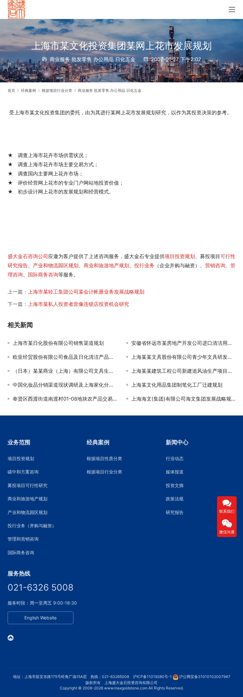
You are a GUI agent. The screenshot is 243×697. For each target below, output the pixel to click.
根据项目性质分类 (104, 458)
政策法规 (175, 498)
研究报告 (175, 512)
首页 (11, 90)
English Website (40, 617)
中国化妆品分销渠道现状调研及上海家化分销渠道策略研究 (65, 385)
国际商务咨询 (43, 274)
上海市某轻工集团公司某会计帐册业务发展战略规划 (86, 291)
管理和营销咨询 (23, 539)
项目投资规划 (180, 256)
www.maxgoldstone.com (125, 688)
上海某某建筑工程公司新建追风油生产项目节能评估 (183, 371)
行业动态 (175, 458)
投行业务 (144, 265)
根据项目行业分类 (104, 471)
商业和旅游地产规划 (106, 265)
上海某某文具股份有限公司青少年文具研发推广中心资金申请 (183, 357)
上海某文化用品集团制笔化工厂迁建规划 (176, 385)
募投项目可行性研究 (27, 485)
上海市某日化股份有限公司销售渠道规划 (58, 343)
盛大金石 (18, 256)
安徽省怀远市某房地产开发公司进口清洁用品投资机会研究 (183, 343)
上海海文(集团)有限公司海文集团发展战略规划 (183, 399)
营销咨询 (215, 265)
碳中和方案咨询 (23, 471)
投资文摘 (175, 485)
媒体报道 (175, 471)
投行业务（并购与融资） (32, 525)
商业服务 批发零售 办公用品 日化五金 (92, 59)
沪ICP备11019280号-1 (152, 676)
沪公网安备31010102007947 (204, 676)
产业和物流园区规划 (55, 265)
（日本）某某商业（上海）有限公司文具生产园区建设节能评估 (65, 371)
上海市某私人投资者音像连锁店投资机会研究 (78, 304)
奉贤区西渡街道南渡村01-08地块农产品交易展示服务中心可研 (65, 399)
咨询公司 (38, 256)
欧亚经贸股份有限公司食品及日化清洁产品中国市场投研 (65, 357)
